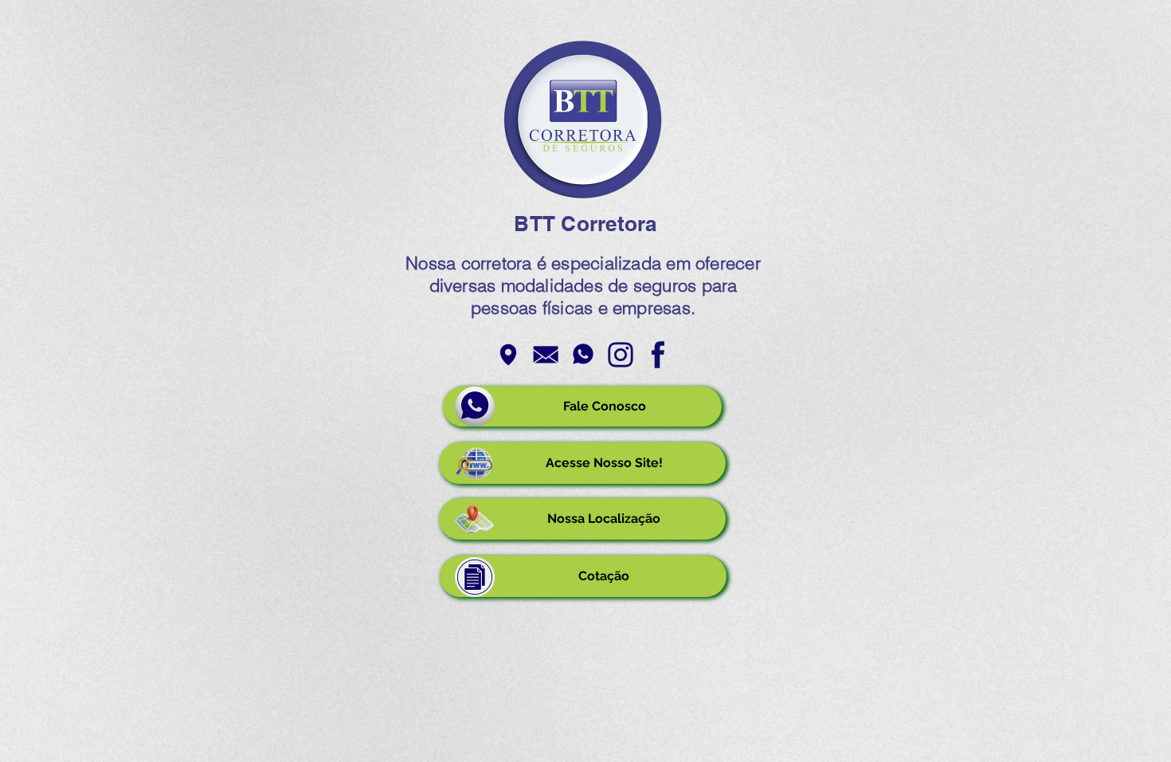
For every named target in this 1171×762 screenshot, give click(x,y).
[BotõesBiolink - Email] (546, 355)
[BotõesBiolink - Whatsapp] (583, 355)
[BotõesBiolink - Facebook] (658, 355)
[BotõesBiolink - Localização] (508, 355)
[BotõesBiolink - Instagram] (620, 355)
